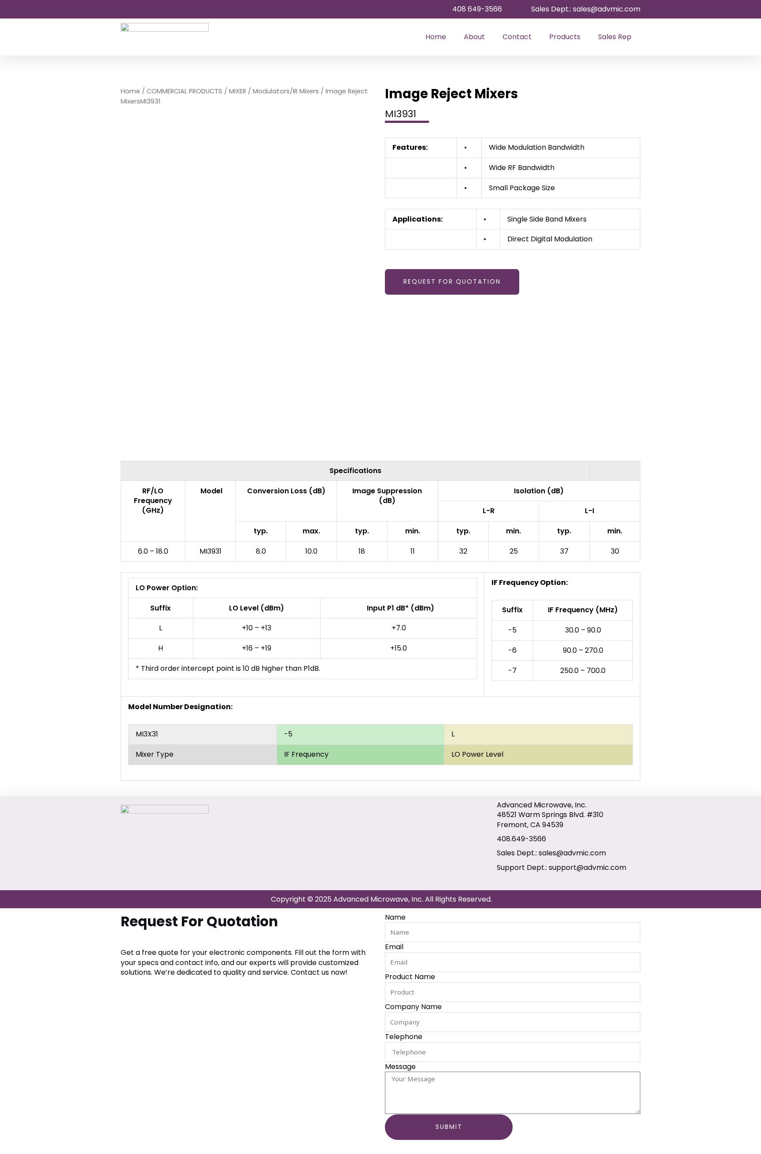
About (474, 37)
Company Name (413, 1007)
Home (435, 37)
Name (395, 917)
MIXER (237, 91)
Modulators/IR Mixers (286, 91)
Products (564, 37)
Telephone (403, 1037)
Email (394, 947)
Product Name (410, 977)
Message (400, 1067)
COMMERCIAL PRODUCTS (184, 91)
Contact (517, 37)
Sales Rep (615, 37)
